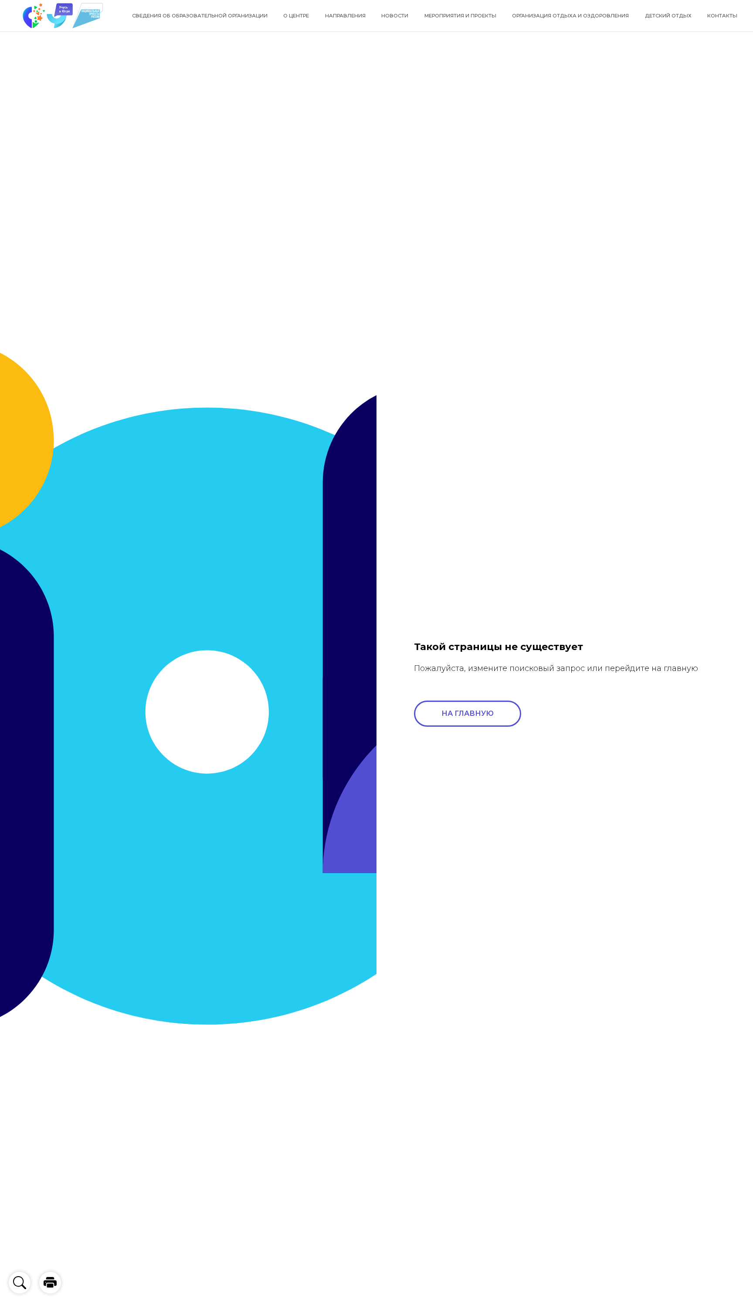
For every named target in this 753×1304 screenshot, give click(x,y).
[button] (50, 1283)
